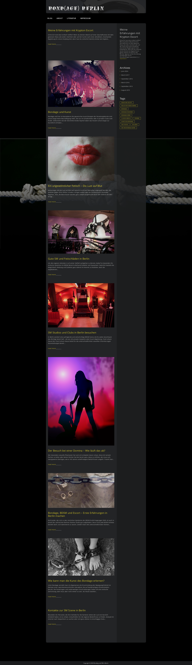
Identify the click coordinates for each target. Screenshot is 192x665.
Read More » (123, 58)
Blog (50, 18)
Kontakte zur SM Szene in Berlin (67, 610)
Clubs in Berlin (125, 118)
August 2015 (125, 90)
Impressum (85, 18)
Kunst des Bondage (127, 121)
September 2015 (127, 86)
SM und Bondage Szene (128, 127)
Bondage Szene (125, 115)
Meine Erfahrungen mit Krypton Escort (70, 30)
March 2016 (125, 82)
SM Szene (135, 124)
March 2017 (125, 75)
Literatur (71, 18)
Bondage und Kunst (59, 112)
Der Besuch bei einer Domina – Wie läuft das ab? (76, 450)
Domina (137, 118)
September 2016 (127, 79)
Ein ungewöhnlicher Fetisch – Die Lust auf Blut (75, 185)
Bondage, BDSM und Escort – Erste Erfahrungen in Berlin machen (77, 514)
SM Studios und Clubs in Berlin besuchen (72, 332)
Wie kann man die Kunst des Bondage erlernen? (76, 580)
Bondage (124, 109)
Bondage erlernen (127, 112)
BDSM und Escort (126, 102)
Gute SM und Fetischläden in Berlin (68, 258)
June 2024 (124, 71)
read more (52, 44)
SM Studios (124, 124)
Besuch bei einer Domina (128, 105)
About (60, 18)
